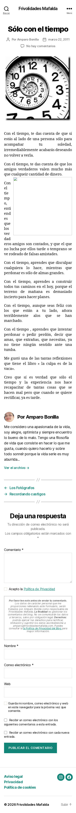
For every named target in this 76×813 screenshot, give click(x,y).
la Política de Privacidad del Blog (42, 628)
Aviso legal (13, 776)
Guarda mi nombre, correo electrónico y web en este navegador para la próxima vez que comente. (38, 707)
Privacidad (13, 782)
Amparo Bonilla (28, 39)
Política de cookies (20, 787)
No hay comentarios (40, 46)
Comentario (14, 550)
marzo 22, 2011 (59, 39)
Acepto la (31, 589)
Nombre (11, 646)
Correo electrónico (19, 665)
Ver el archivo (16, 468)
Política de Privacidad (39, 589)
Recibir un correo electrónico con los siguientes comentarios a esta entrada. (31, 722)
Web (7, 684)
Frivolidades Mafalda (38, 8)
